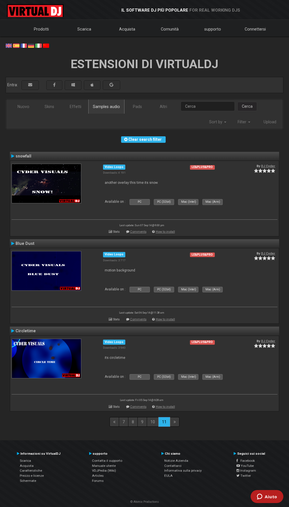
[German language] (31, 45)
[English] (9, 45)
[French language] (24, 45)
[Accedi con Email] (30, 85)
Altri (163, 106)
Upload (270, 122)
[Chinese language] (46, 45)
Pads (137, 106)
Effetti (75, 106)
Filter (243, 122)
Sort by (216, 122)
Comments (138, 232)
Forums (98, 481)
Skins (49, 106)
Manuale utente (104, 466)
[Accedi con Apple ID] (92, 85)
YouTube (247, 466)
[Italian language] (38, 45)
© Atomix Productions (144, 502)
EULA (168, 476)
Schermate (28, 481)
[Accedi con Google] (111, 85)
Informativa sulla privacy (183, 471)
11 (164, 422)
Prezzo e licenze (32, 476)
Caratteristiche (31, 471)
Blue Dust (25, 243)
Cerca (247, 106)
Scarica (84, 29)
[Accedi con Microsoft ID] (73, 85)
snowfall (23, 156)
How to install (165, 232)
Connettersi (255, 29)
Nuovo (23, 106)
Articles (98, 476)
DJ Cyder (268, 166)
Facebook (246, 461)
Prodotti (41, 29)
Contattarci (172, 466)
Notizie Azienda (176, 461)
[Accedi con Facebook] (54, 85)
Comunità (170, 29)
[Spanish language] (16, 45)
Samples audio (106, 106)
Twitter (245, 476)
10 (152, 422)
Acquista (127, 29)
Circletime (26, 331)
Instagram (247, 471)
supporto (212, 29)
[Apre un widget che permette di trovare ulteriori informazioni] (267, 497)
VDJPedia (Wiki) (104, 471)
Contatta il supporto (107, 461)
